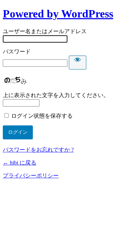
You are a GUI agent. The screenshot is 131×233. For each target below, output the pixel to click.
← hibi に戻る (19, 163)
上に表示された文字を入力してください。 (56, 95)
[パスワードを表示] (77, 63)
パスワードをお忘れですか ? (38, 150)
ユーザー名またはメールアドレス (45, 31)
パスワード (17, 51)
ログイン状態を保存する (42, 116)
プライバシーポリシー (31, 176)
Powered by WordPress (58, 13)
